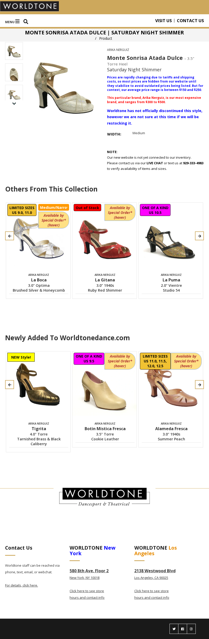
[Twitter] (173, 629)
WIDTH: (114, 134)
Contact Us (190, 20)
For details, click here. (21, 585)
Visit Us (163, 20)
